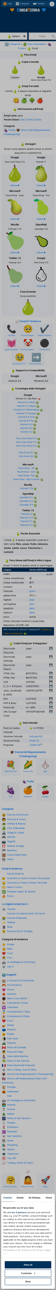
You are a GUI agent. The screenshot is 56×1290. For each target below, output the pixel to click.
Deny (28, 1281)
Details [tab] (20, 1197)
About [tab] (49, 1197)
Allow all (28, 1265)
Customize (26, 1273)
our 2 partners (19, 1212)
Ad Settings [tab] (34, 1197)
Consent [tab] (7, 1197)
